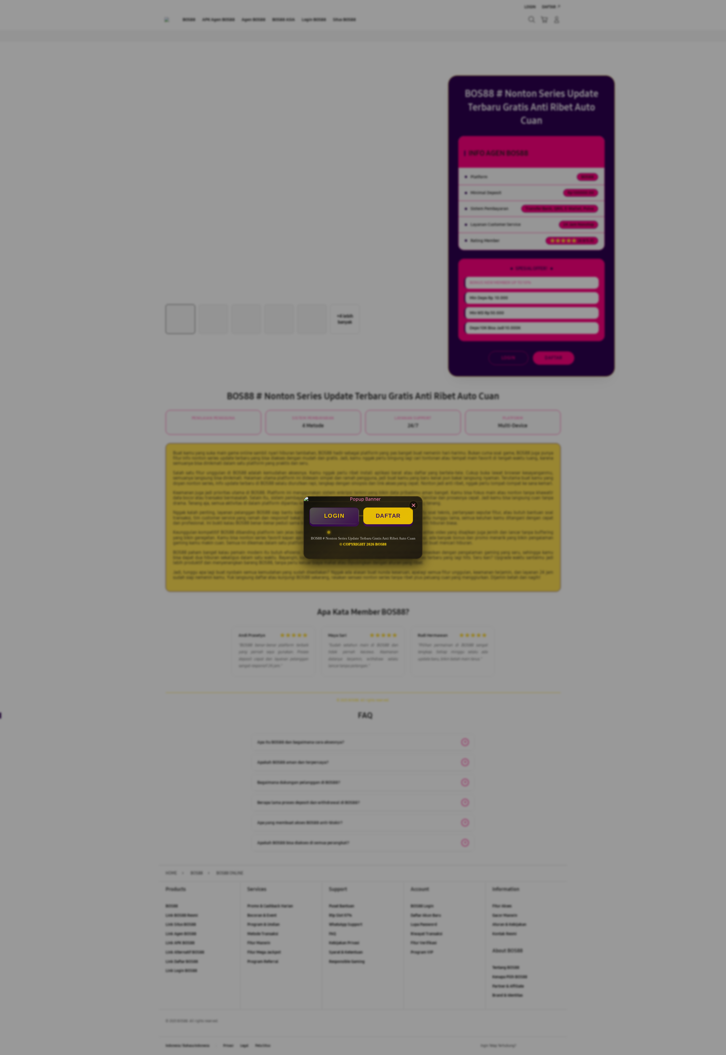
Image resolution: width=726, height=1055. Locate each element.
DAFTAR (388, 516)
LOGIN (334, 516)
